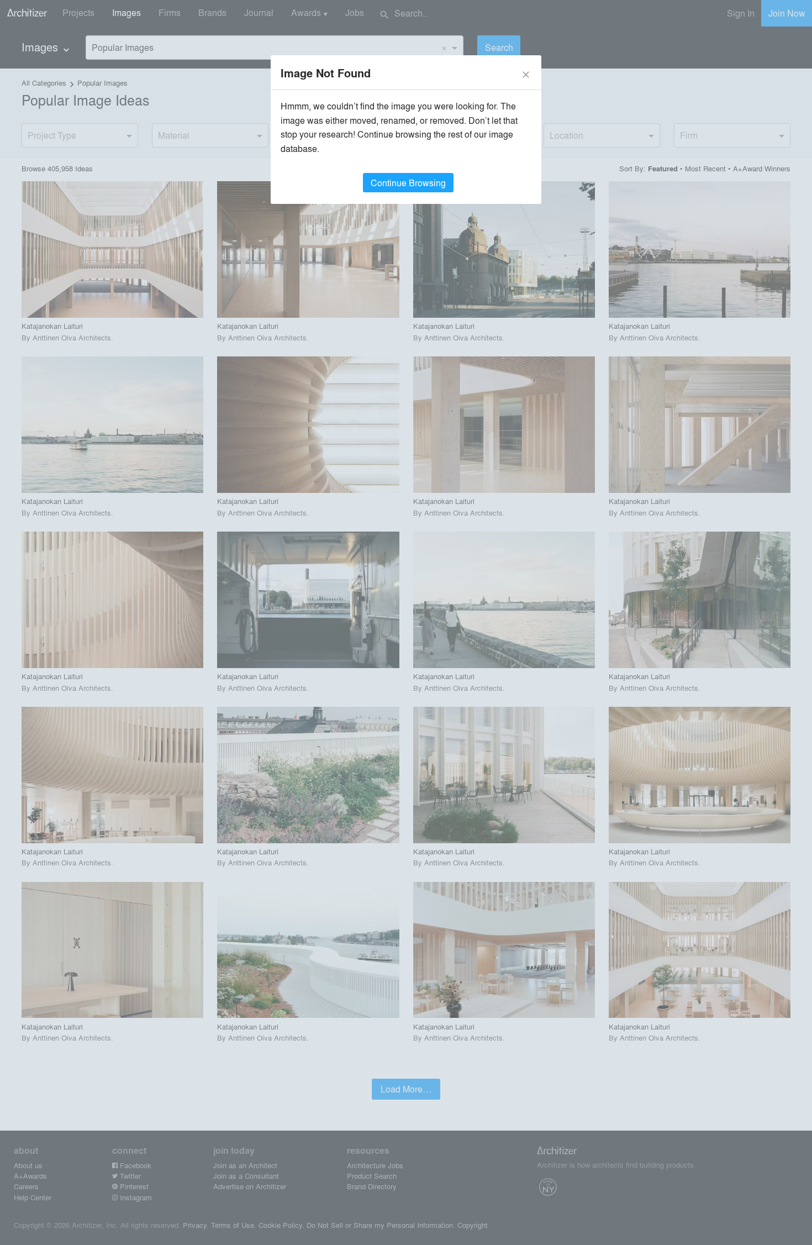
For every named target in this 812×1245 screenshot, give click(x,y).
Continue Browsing (408, 182)
